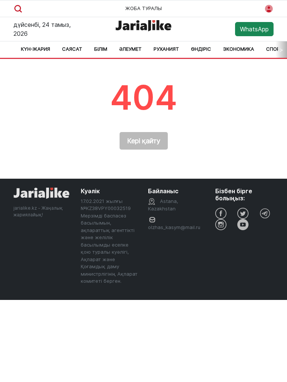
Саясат (72, 49)
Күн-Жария (35, 49)
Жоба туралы (143, 8)
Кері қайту (143, 141)
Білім (100, 49)
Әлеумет (130, 49)
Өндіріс (201, 49)
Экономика (238, 49)
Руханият (166, 49)
